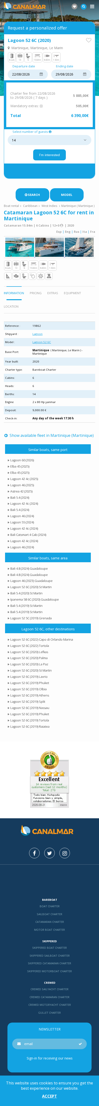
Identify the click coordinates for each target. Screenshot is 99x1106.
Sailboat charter (49, 914)
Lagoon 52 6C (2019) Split (27, 701)
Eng (68, 231)
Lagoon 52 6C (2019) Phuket (29, 683)
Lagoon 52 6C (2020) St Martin (31, 587)
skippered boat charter (49, 947)
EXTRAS (52, 293)
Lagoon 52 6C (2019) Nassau (29, 708)
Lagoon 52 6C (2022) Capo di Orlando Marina (41, 639)
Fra (92, 231)
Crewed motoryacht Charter (49, 1005)
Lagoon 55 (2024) (22, 522)
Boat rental (11, 206)
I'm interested (49, 155)
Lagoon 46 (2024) (22, 516)
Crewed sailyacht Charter (49, 989)
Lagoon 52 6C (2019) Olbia (28, 689)
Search (34, 195)
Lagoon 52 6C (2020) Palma (29, 658)
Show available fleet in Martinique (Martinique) (51, 435)
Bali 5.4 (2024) (19, 497)
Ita (84, 231)
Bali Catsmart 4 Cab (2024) (28, 535)
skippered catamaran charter (49, 963)
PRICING (36, 293)
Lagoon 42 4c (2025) (24, 479)
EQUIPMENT (72, 293)
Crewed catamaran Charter (49, 997)
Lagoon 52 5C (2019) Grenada (31, 618)
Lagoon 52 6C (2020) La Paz (29, 664)
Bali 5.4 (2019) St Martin (26, 605)
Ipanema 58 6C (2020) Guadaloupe (34, 599)
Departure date (23, 66)
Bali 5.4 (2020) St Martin (26, 593)
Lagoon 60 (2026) (22, 460)
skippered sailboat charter (50, 955)
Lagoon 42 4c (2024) (24, 503)
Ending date (64, 66)
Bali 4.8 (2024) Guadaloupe (29, 568)
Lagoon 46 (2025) (22, 485)
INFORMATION (14, 293)
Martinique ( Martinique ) (77, 206)
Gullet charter (49, 1012)
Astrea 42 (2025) (21, 491)
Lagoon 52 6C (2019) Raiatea (30, 726)
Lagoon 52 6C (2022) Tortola (29, 646)
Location (11, 306)
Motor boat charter (49, 929)
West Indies (49, 206)
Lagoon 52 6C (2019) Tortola (29, 720)
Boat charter (50, 906)
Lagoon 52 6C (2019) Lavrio (29, 676)
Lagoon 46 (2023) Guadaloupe (31, 581)
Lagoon (37, 334)
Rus (76, 231)
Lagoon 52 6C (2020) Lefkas (29, 652)
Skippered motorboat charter (49, 971)
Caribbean (30, 206)
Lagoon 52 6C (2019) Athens (29, 695)
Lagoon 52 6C (41, 342)
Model (66, 195)
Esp (59, 231)
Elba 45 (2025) (19, 466)
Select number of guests (30, 132)
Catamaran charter (49, 922)
